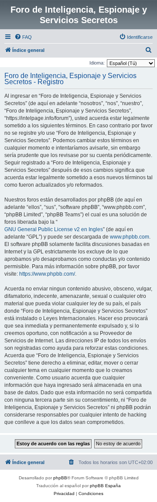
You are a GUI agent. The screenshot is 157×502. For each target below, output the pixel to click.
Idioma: (97, 62)
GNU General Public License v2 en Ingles (53, 229)
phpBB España (105, 485)
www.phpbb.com (129, 237)
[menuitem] (23, 37)
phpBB (60, 477)
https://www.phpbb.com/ (47, 274)
